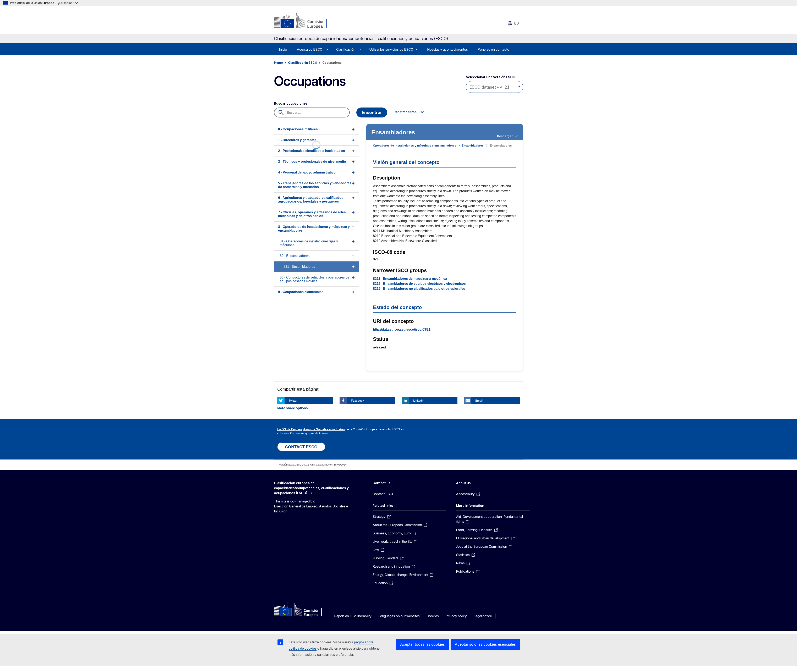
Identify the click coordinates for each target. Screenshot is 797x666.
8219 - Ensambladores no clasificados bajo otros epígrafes (419, 288)
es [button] (516, 23)
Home (278, 62)
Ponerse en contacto (493, 49)
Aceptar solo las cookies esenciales (485, 644)
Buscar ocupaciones (291, 103)
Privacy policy (456, 616)
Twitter (293, 400)
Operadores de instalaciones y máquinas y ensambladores (414, 145)
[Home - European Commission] (307, 20)
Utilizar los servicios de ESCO (391, 49)
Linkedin (418, 400)
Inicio (283, 49)
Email (479, 400)
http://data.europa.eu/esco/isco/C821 (401, 329)
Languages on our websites (399, 616)
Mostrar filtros (406, 112)
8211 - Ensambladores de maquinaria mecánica (410, 278)
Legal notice (483, 616)
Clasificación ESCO (302, 62)
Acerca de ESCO (309, 49)
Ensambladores (473, 145)
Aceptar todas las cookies (422, 644)
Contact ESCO (384, 494)
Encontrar (372, 112)
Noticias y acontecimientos (447, 49)
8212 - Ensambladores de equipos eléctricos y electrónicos (419, 283)
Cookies (433, 616)
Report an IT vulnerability (353, 616)
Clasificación (345, 49)
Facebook (357, 400)
